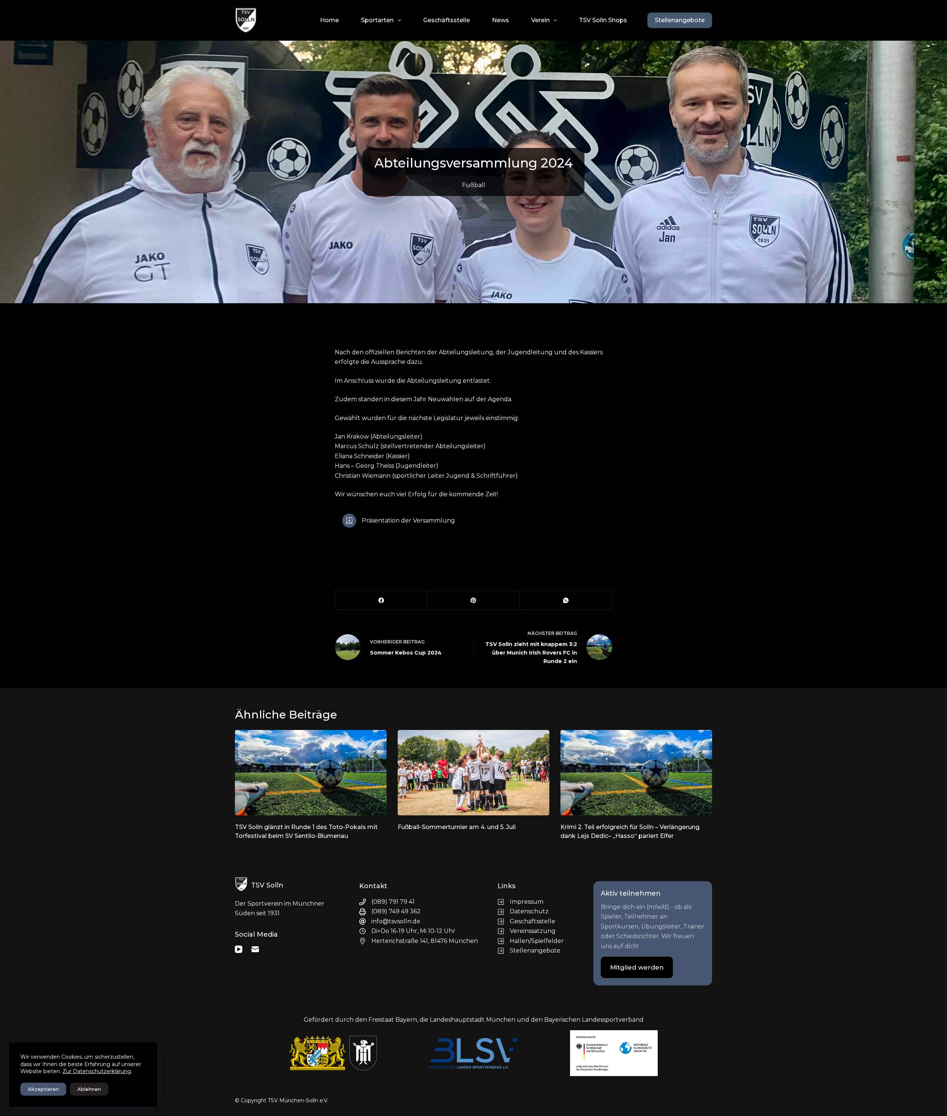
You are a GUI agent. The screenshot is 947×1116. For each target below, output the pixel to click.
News (500, 20)
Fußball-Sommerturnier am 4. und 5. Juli (457, 827)
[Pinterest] (474, 600)
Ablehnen (89, 1089)
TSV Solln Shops (603, 20)
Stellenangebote (680, 20)
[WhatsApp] (566, 600)
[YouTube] (238, 949)
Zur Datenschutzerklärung (97, 1071)
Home (329, 20)
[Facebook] (381, 600)
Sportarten (377, 20)
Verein (540, 20)
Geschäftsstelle (446, 20)
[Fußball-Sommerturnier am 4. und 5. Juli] (473, 772)
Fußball (473, 185)
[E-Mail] (255, 949)
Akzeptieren (43, 1089)
